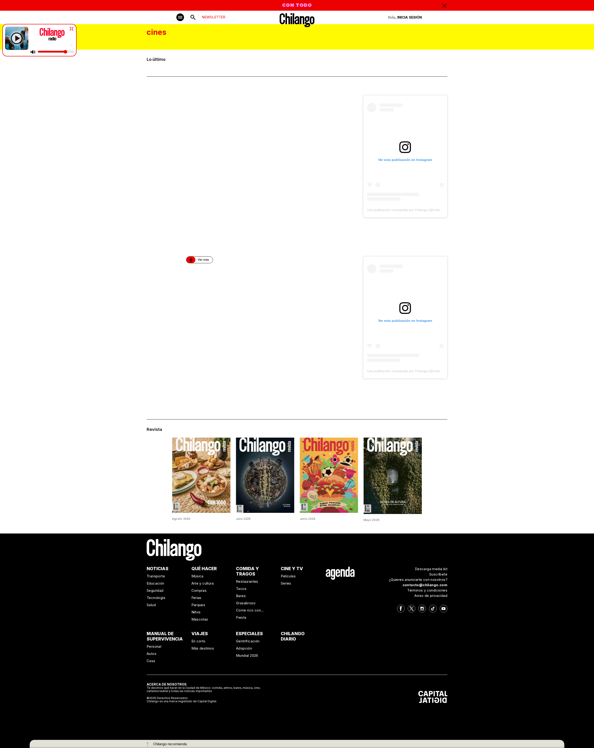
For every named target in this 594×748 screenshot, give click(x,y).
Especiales (249, 633)
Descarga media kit (431, 569)
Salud (151, 605)
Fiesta (241, 617)
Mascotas (199, 619)
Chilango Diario (293, 636)
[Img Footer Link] (340, 573)
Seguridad (155, 590)
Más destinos (202, 648)
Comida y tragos (247, 571)
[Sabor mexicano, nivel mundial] (329, 475)
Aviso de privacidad (430, 595)
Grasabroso (245, 603)
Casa (151, 661)
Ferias (196, 597)
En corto (198, 641)
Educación (155, 583)
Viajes (199, 633)
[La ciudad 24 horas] (265, 475)
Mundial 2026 (247, 655)
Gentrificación (248, 641)
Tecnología (156, 597)
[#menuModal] (180, 17)
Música (197, 576)
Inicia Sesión (409, 17)
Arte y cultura (202, 583)
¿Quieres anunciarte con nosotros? (418, 579)
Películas (288, 576)
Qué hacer (204, 568)
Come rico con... (250, 610)
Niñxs (196, 612)
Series (286, 583)
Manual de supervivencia (165, 636)
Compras (199, 590)
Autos (151, 653)
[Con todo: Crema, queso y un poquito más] (201, 475)
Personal (154, 646)
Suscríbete (438, 574)
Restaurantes (247, 581)
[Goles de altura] (393, 475)
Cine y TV (292, 568)
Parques (198, 605)
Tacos (241, 588)
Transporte (156, 576)
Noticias (157, 568)
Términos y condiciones (427, 590)
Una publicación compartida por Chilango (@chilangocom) (410, 210)
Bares (241, 596)
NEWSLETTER (213, 17)
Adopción (244, 648)
